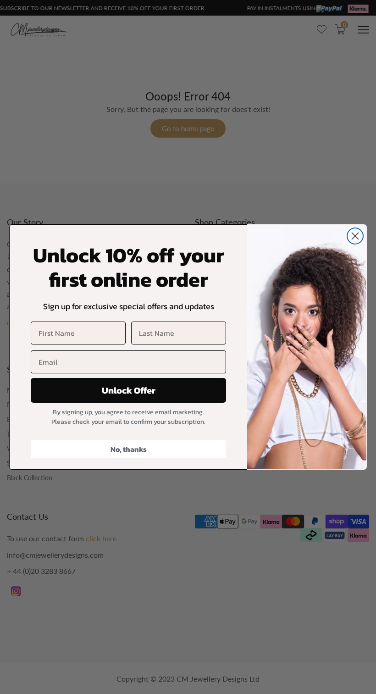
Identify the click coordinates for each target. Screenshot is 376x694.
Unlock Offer (128, 390)
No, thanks (129, 449)
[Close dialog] (355, 236)
